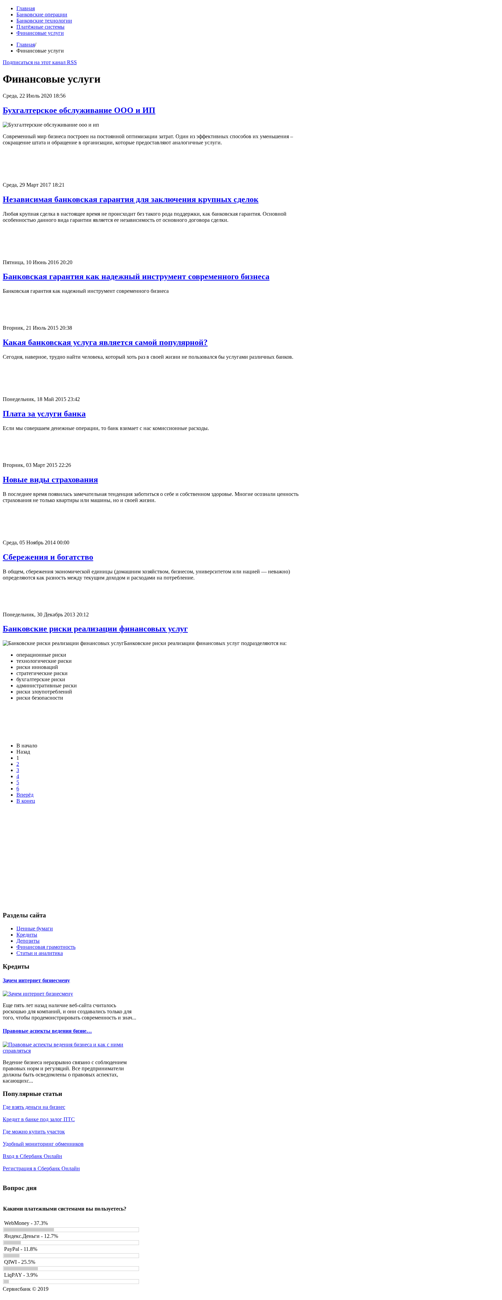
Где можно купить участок (34, 1131)
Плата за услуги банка (44, 413)
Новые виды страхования (50, 479)
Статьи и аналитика (39, 953)
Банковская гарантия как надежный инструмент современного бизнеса (136, 276)
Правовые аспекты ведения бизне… (47, 1031)
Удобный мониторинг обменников (43, 1144)
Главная (25, 44)
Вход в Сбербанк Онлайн (32, 1156)
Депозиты (28, 941)
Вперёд (24, 795)
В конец (25, 801)
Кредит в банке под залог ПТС (39, 1119)
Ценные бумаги (34, 928)
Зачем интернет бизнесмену (36, 980)
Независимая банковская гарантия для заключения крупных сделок (131, 199)
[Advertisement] (156, 166)
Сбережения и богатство (48, 557)
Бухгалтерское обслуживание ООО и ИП (79, 110)
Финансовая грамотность (45, 947)
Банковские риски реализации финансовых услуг (95, 628)
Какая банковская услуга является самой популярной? (105, 342)
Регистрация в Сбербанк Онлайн (41, 1168)
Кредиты (26, 935)
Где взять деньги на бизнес (34, 1107)
